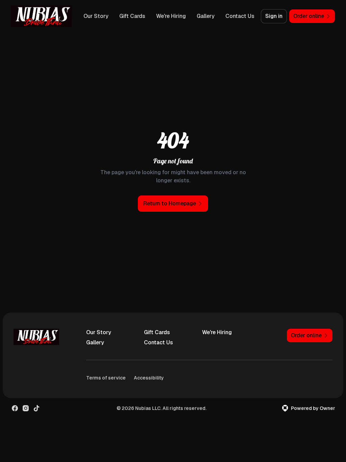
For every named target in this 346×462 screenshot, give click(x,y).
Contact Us (239, 16)
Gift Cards (132, 16)
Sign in (273, 16)
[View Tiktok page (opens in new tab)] (36, 408)
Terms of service (106, 378)
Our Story (95, 16)
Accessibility (149, 378)
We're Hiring (171, 16)
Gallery (206, 16)
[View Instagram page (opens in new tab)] (26, 408)
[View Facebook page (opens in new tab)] (15, 408)
